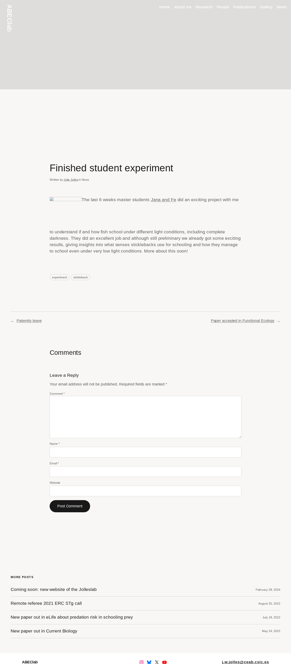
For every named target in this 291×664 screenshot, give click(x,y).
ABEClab (9, 18)
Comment (57, 393)
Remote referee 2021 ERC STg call (46, 603)
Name (54, 443)
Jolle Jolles (71, 179)
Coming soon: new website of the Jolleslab (54, 589)
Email (54, 463)
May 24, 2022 (271, 631)
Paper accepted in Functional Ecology (242, 321)
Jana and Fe (163, 199)
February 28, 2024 (268, 589)
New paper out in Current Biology (44, 631)
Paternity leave (29, 321)
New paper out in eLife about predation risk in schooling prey (72, 617)
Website (55, 482)
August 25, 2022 (269, 603)
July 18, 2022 (271, 617)
